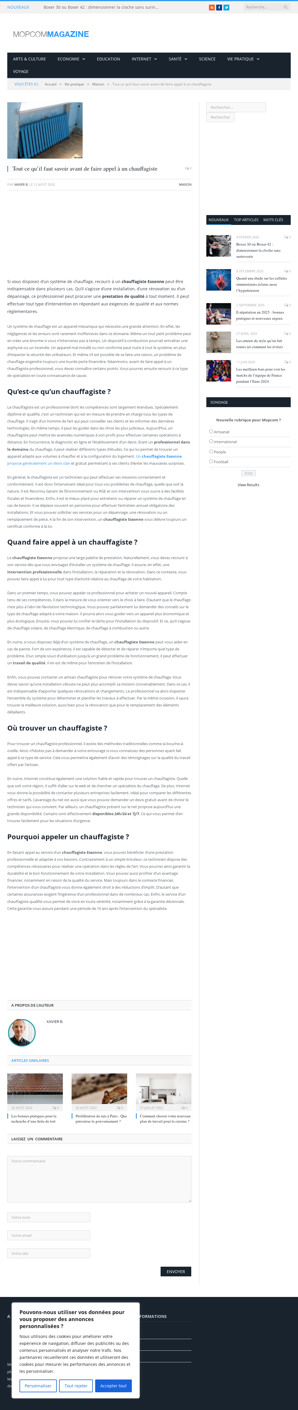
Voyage (21, 71)
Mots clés (273, 219)
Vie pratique (240, 59)
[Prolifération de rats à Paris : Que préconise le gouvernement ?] (99, 1091)
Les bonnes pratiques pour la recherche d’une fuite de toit (33, 1118)
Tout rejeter (76, 1385)
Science (207, 59)
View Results (248, 484)
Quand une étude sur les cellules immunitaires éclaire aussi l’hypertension (261, 284)
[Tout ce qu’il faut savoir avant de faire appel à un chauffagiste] (99, 131)
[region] (76, 1350)
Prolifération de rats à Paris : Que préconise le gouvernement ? (101, 1118)
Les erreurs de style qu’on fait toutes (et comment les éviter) (259, 343)
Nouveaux (219, 219)
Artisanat (222, 431)
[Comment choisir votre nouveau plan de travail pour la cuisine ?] (163, 1091)
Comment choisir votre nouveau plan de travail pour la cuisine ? (165, 1118)
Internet (141, 59)
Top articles (246, 219)
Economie (68, 59)
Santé (175, 59)
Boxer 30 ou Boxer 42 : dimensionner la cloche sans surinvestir (103, 7)
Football (221, 461)
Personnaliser (38, 1385)
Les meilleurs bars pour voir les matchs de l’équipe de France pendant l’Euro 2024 (260, 375)
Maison (185, 184)
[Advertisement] (99, 237)
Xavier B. (21, 184)
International (225, 441)
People (220, 452)
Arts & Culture (29, 59)
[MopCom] (51, 33)
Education (108, 59)
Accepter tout (113, 1385)
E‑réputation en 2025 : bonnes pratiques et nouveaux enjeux (260, 315)
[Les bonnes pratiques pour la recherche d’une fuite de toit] (35, 1091)
